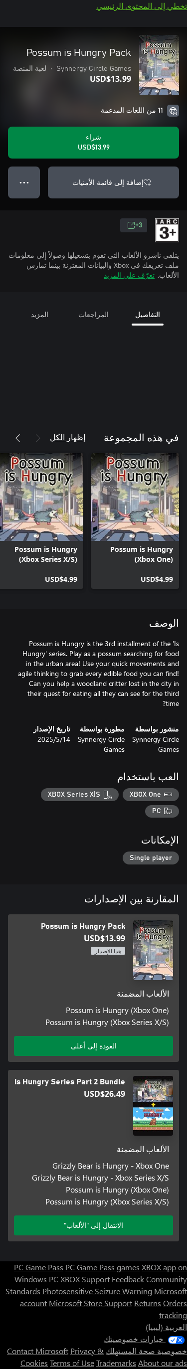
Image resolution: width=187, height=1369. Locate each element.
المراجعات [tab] (93, 314)
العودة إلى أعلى (94, 1045)
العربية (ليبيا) (166, 1327)
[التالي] (18, 438)
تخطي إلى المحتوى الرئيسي (141, 5)
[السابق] (38, 438)
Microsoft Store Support (90, 1303)
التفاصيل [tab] (147, 314)
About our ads (162, 1363)
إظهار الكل (67, 437)
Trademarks (116, 1363)
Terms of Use (72, 1363)
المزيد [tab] (39, 314)
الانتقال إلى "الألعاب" (93, 1225)
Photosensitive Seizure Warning (97, 1291)
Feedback (128, 1279)
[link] (135, 521)
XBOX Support (85, 1279)
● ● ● (24, 182)
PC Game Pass (38, 1267)
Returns (147, 1303)
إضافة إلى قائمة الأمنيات (108, 182)
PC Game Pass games (102, 1267)
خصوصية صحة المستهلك (146, 1351)
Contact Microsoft (37, 1351)
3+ (138, 225)
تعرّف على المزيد (129, 275)
